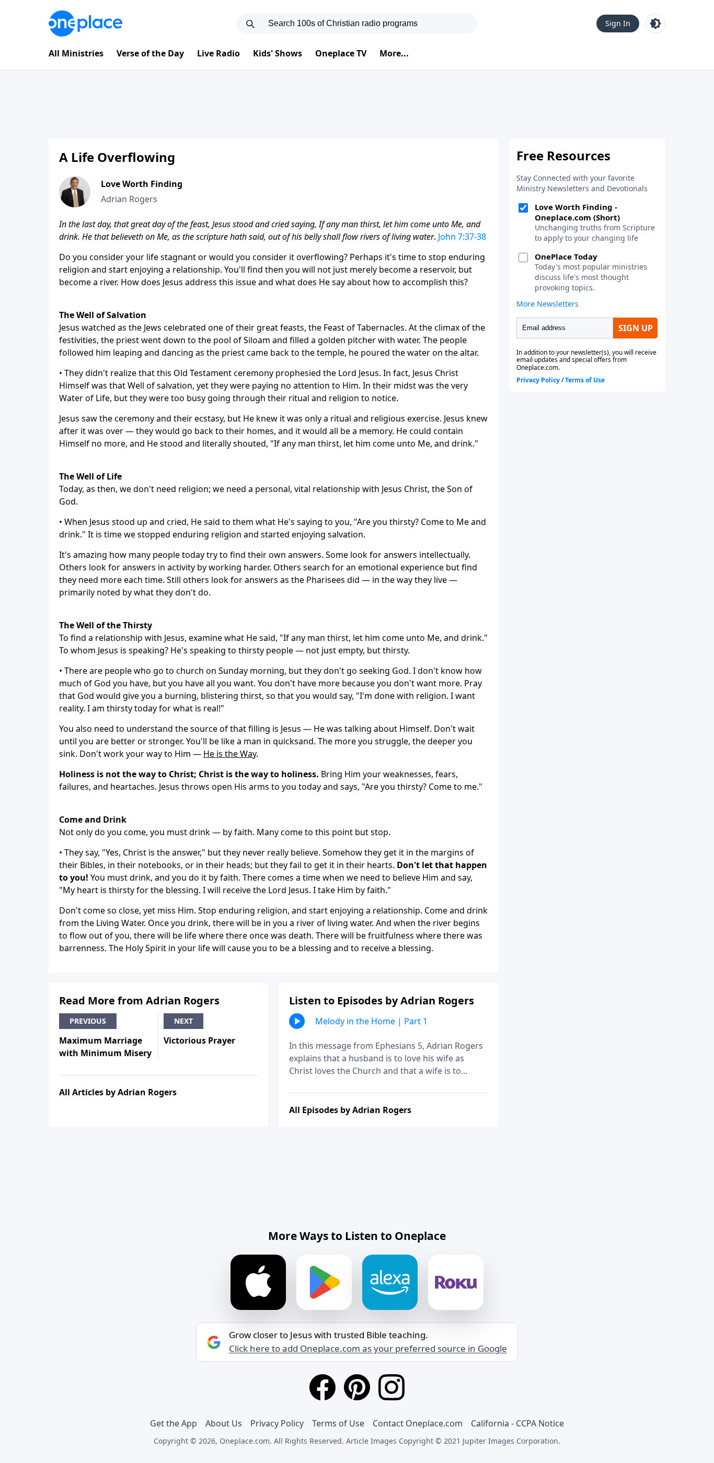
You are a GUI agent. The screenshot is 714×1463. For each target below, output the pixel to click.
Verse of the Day (150, 53)
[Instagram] (391, 1387)
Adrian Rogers (129, 199)
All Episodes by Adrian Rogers (350, 1110)
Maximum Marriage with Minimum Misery (105, 1047)
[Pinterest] (357, 1387)
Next (183, 1021)
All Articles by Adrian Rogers (118, 1092)
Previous (88, 1021)
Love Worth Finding (141, 184)
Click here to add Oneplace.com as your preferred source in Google (368, 1348)
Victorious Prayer (199, 1040)
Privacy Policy (277, 1423)
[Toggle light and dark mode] (655, 23)
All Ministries (76, 53)
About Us (223, 1423)
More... (394, 53)
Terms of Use (338, 1423)
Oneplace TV (340, 53)
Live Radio (218, 53)
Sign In (617, 23)
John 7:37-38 (462, 236)
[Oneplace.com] (85, 23)
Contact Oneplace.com (418, 1423)
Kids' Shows (277, 53)
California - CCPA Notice (517, 1423)
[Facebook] (322, 1387)
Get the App (173, 1423)
